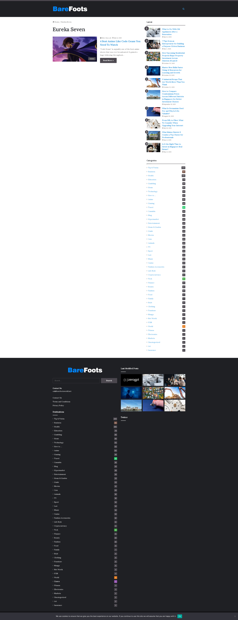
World (150, 326)
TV (149, 247)
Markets (151, 338)
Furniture (152, 310)
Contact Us (57, 398)
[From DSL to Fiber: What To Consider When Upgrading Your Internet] (153, 123)
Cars (150, 239)
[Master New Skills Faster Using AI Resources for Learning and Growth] (153, 71)
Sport (150, 251)
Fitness (151, 330)
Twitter (124, 417)
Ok (180, 616)
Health (150, 175)
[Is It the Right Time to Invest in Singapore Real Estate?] (153, 147)
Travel (150, 207)
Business (151, 171)
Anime (150, 199)
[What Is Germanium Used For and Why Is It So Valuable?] (153, 111)
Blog (150, 215)
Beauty (151, 287)
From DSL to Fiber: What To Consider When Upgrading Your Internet (172, 123)
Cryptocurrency (154, 275)
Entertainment (154, 223)
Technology (152, 191)
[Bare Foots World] (70, 9)
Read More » (108, 60)
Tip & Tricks (153, 168)
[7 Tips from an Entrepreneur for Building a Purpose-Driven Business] (153, 44)
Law (149, 255)
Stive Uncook (106, 38)
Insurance (152, 350)
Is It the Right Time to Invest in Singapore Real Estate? (172, 146)
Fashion (151, 291)
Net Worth (152, 318)
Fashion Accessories (156, 267)
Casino (150, 263)
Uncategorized (154, 342)
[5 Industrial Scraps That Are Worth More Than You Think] (153, 82)
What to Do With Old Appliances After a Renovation (171, 31)
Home (56, 22)
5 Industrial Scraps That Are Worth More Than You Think (173, 82)
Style (150, 302)
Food (150, 295)
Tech (150, 279)
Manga (151, 314)
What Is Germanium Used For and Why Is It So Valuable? (172, 111)
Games (57, 581)
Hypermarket (153, 219)
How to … (152, 195)
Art (149, 346)
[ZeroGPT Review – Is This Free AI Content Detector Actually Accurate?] (131, 380)
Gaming (151, 203)
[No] (235, 616)
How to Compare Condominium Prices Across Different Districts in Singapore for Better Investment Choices (173, 96)
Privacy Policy (58, 405)
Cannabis (151, 211)
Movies (151, 235)
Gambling (152, 183)
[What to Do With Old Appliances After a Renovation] (153, 32)
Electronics (152, 334)
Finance (151, 283)
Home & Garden (154, 227)
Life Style (152, 271)
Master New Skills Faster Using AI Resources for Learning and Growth (172, 70)
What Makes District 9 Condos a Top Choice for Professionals (172, 135)
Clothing (151, 306)
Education (152, 179)
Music (150, 259)
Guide (150, 231)
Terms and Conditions (61, 402)
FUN (150, 322)
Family (150, 298)
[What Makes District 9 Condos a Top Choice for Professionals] (153, 135)
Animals (151, 243)
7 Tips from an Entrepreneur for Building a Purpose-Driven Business (173, 43)
